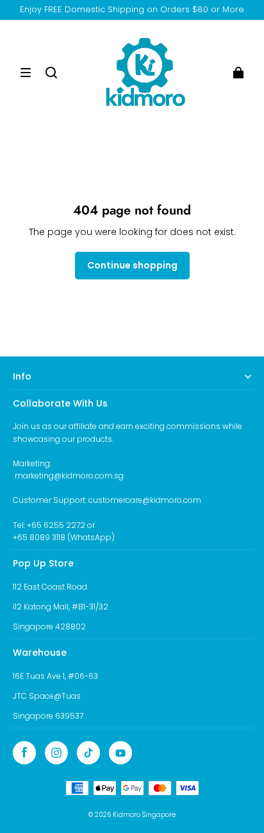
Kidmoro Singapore (144, 815)
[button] (25, 72)
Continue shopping (132, 265)
